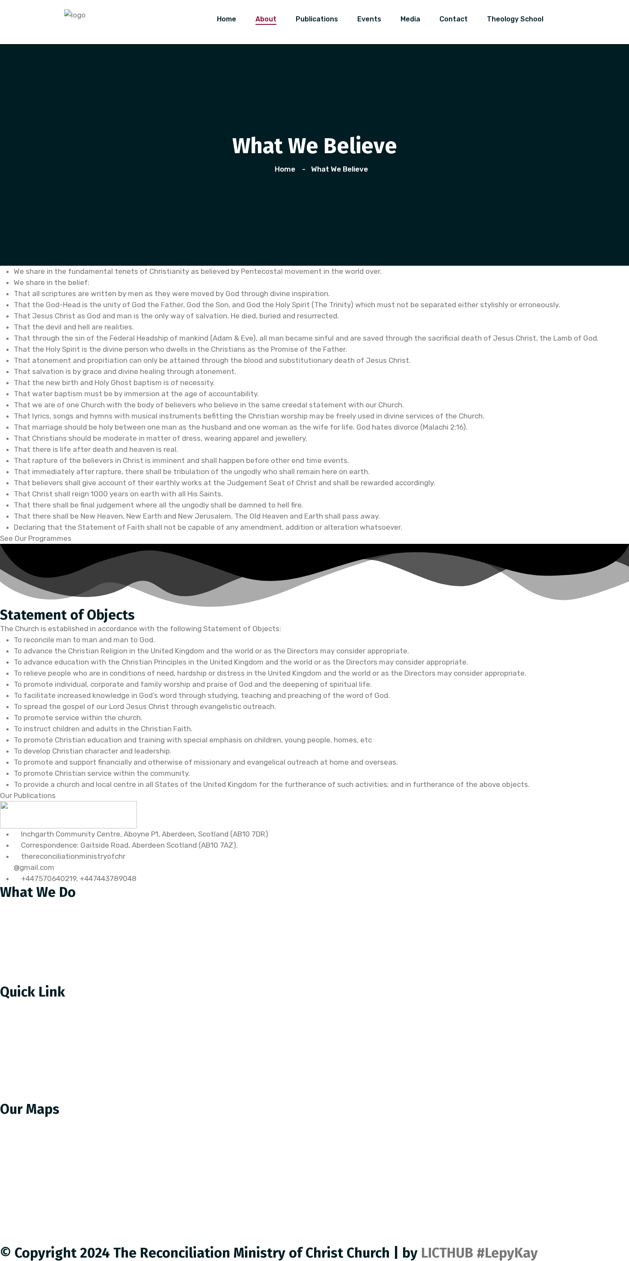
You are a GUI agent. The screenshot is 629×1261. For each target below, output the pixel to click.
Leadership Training (39, 960)
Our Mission (25, 1023)
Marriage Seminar (35, 942)
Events (369, 19)
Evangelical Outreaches (46, 978)
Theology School (515, 19)
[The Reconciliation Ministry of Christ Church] (75, 14)
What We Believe (34, 1041)
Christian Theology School (50, 906)
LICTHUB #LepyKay (479, 1253)
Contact (453, 19)
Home (226, 19)
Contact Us (25, 1077)
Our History (25, 1005)
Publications (317, 19)
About (265, 19)
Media (410, 19)
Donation (22, 1095)
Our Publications (34, 1059)
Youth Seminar (31, 924)
